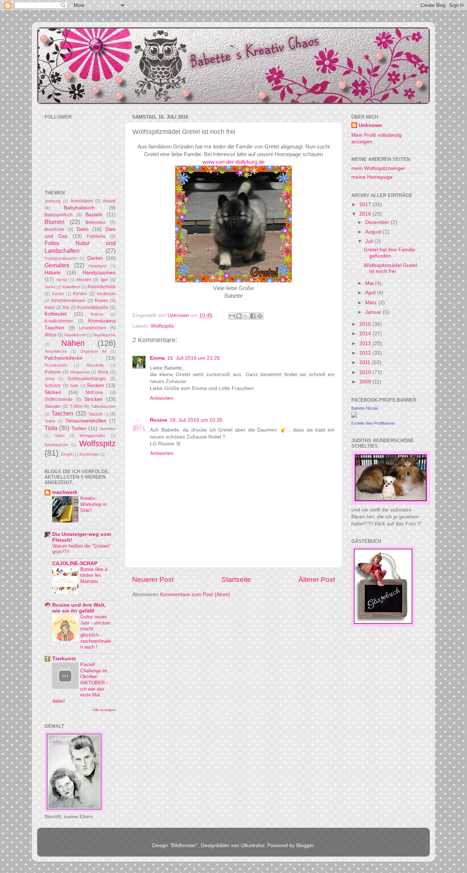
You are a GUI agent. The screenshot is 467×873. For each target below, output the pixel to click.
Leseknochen (92, 328)
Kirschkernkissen (68, 300)
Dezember (378, 222)
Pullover (53, 372)
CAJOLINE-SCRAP (74, 563)
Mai (370, 283)
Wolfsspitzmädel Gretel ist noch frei (390, 268)
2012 (366, 353)
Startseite (236, 579)
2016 (366, 214)
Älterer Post (316, 579)
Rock (103, 372)
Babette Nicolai (364, 408)
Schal (49, 378)
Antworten (161, 398)
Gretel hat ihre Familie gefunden (389, 252)
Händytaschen (99, 272)
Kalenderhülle (102, 286)
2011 (365, 362)
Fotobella (96, 236)
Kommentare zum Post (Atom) (195, 594)
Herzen (84, 279)
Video (60, 435)
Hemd (62, 280)
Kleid (50, 307)
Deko (83, 229)
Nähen (73, 343)
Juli (369, 241)
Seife (74, 385)
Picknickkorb (56, 365)
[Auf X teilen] (246, 316)
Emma (157, 358)
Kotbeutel (55, 314)
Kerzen (80, 293)
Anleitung (53, 201)
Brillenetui (95, 222)
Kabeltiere (71, 287)
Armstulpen (81, 201)
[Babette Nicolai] (354, 416)
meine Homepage (372, 177)
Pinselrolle (95, 365)
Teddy (50, 421)
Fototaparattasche (61, 258)
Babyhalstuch (79, 207)
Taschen (62, 413)
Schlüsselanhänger (86, 378)
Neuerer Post (153, 579)
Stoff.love (94, 392)
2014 (366, 333)
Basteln (94, 214)
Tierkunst (64, 658)
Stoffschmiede (59, 399)
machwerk (64, 492)
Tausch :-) (98, 414)
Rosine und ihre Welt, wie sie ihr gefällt (79, 608)
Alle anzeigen (104, 710)
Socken (95, 385)
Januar (374, 312)
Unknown (370, 125)
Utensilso (107, 428)
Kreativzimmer (59, 321)
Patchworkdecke (63, 358)
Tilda (51, 428)
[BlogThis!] (239, 316)
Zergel (66, 454)
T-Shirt (76, 406)
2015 (366, 324)
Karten (58, 293)
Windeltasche (56, 445)
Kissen (101, 300)
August (374, 232)
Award (109, 201)
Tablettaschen (103, 406)
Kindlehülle (106, 293)
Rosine (158, 420)
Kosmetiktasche (93, 307)
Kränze (96, 314)
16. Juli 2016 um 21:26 (193, 358)
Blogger (305, 845)
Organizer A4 (93, 351)
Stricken (93, 399)
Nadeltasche (104, 335)
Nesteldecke (56, 351)
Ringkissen (80, 372)
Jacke (50, 287)
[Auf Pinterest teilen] (259, 316)
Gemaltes (57, 265)
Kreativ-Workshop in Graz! (93, 504)
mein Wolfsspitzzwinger (378, 168)
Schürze (53, 385)
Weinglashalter (92, 435)
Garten (95, 258)
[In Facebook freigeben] (252, 316)
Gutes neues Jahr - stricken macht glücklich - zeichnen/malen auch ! (95, 632)
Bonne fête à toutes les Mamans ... (93, 575)
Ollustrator (253, 845)
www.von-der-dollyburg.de (233, 162)
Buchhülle (55, 229)
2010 (366, 372)
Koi (66, 307)
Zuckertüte (89, 454)
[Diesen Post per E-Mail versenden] (232, 316)
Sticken (53, 392)
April (371, 292)
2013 (366, 343)
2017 (366, 204)
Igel (104, 279)
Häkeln (53, 272)
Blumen (55, 222)
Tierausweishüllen (86, 421)
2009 (366, 382)
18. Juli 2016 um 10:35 (196, 420)
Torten (79, 428)
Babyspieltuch (59, 214)
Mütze (51, 334)
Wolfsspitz (162, 326)
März (371, 302)
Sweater (53, 406)
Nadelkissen (75, 335)
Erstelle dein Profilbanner (373, 423)
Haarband (97, 266)
